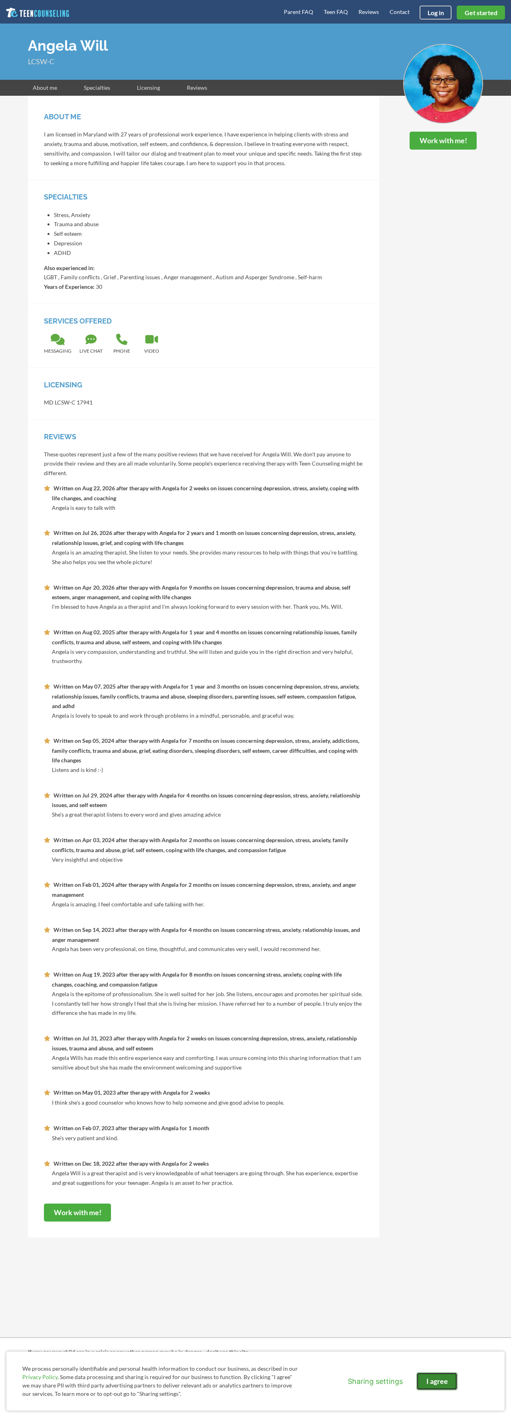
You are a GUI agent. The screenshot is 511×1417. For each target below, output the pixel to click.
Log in (436, 12)
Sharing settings (375, 1381)
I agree (437, 1381)
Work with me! (443, 140)
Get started (481, 12)
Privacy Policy (39, 1377)
